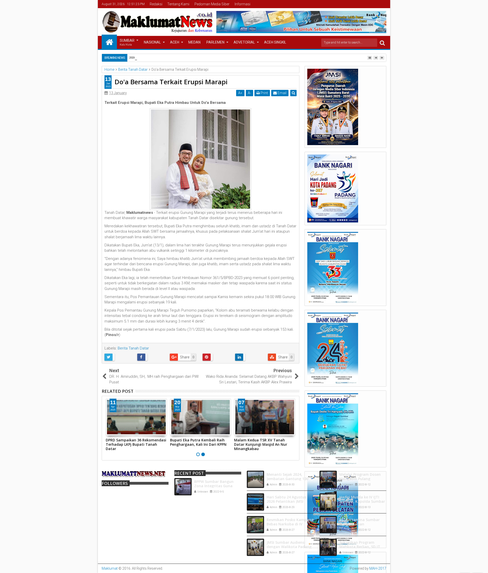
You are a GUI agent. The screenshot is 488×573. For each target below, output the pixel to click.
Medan (194, 42)
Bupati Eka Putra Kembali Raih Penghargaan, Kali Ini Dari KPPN (198, 442)
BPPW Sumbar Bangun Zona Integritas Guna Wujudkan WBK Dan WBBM (217, 486)
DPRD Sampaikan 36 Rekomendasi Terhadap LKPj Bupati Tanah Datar (136, 444)
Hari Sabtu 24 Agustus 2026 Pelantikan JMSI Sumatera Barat (286, 501)
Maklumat (110, 568)
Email (281, 93)
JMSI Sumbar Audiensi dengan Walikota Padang (289, 544)
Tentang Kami (178, 4)
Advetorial (244, 42)
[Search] (382, 42)
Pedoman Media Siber (212, 4)
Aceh (174, 42)
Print (264, 93)
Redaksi (156, 4)
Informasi (242, 4)
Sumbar (127, 42)
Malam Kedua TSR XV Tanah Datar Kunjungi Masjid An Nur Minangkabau (260, 444)
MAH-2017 (377, 568)
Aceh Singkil (275, 42)
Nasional (152, 42)
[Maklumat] (109, 42)
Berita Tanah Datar (133, 348)
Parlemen (215, 42)
